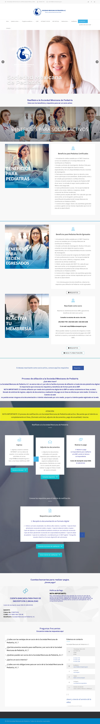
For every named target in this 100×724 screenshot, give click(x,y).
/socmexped (76, 672)
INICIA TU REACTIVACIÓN (74, 353)
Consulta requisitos (49, 477)
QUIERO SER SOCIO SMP (85, 24)
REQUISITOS (73, 293)
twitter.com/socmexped (79, 677)
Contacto (8, 28)
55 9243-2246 (76, 661)
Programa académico (27, 21)
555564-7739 (41, 1)
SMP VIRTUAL (55, 21)
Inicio (7, 21)
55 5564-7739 (76, 658)
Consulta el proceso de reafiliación (49, 546)
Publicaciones (64, 21)
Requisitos (77, 368)
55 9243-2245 (76, 659)
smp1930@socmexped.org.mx (55, 1)
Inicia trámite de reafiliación (49, 555)
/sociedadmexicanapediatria (80, 683)
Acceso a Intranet (18, 470)
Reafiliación (74, 21)
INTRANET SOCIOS (45, 21)
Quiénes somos (14, 21)
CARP (37, 21)
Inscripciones (82, 21)
